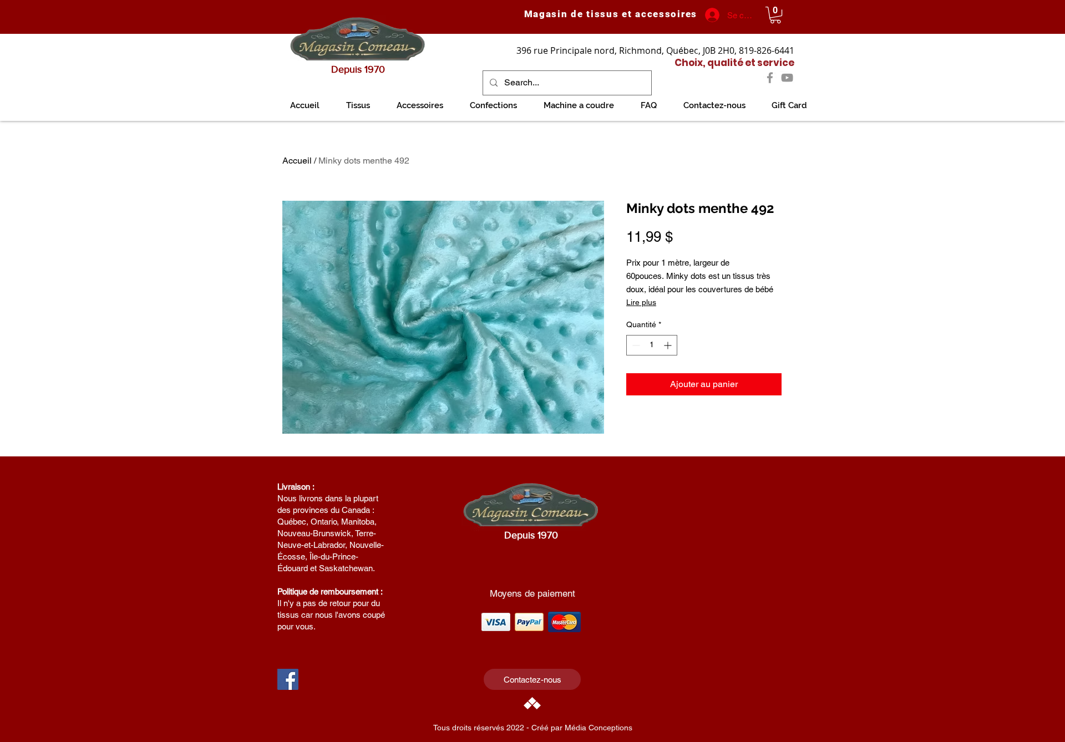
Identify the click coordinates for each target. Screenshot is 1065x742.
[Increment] (669, 345)
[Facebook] (770, 77)
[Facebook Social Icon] (287, 679)
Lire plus (641, 302)
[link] (775, 15)
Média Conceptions (598, 727)
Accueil (297, 160)
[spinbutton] (652, 345)
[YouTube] (787, 77)
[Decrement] (635, 345)
